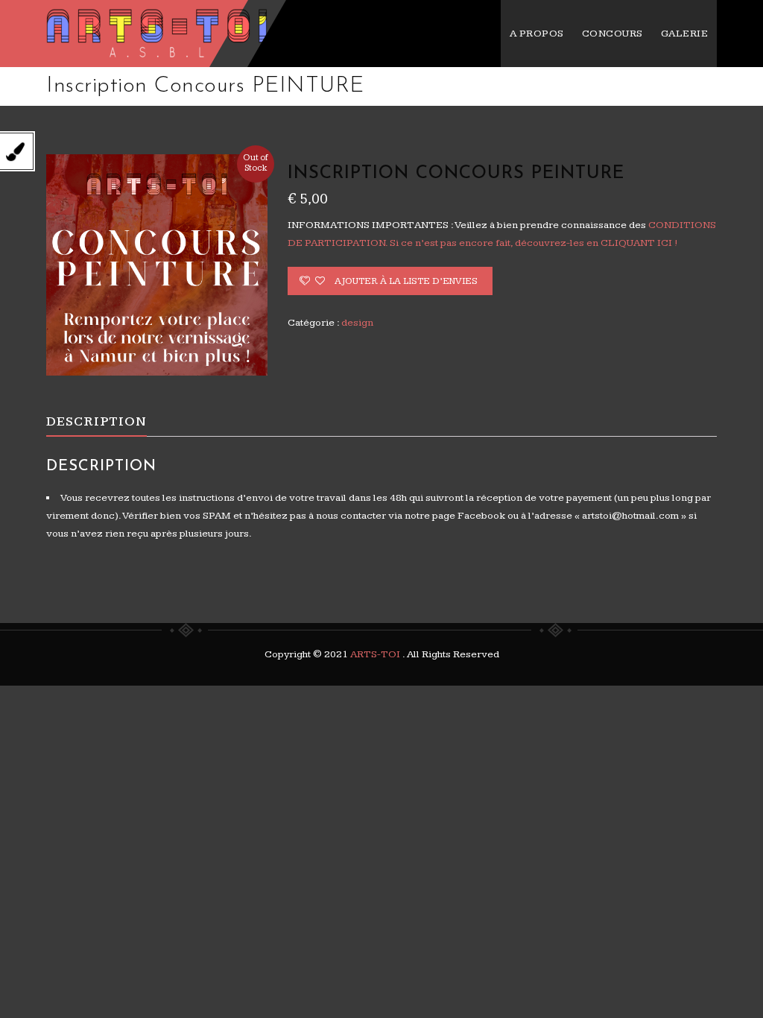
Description (96, 421)
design (515, 86)
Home (457, 86)
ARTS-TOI (376, 654)
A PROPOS (537, 33)
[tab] (107, 422)
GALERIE (685, 33)
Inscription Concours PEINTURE (637, 86)
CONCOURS (612, 33)
